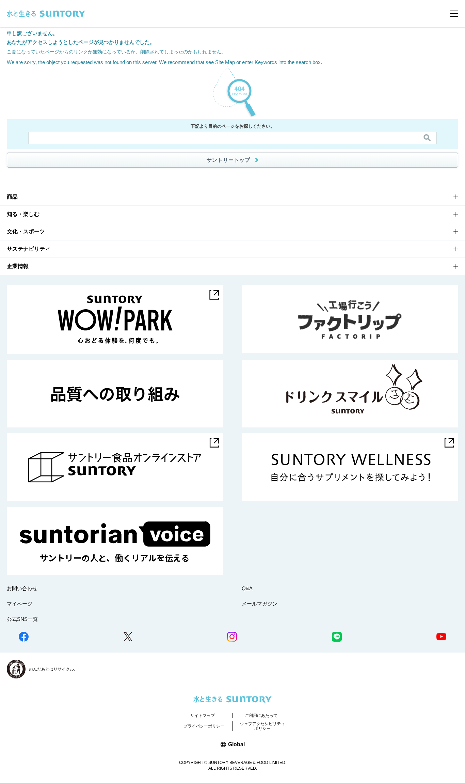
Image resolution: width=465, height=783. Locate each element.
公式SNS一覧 (22, 619)
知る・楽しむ (23, 214)
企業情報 (18, 266)
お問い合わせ (22, 588)
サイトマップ (202, 715)
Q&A (247, 588)
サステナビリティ (28, 249)
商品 (12, 197)
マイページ (19, 604)
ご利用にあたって (261, 715)
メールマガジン (259, 604)
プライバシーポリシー (203, 726)
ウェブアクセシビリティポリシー (262, 726)
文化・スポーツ (26, 231)
